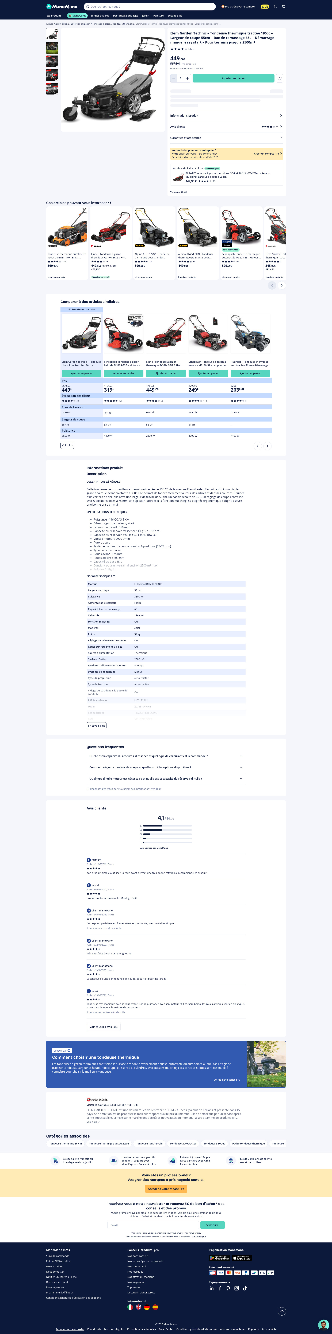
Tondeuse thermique (123, 23)
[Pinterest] (228, 1288)
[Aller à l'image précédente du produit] (68, 80)
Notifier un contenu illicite (61, 1276)
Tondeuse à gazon (101, 23)
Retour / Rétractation (58, 1261)
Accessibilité (269, 1329)
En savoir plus (199, 1236)
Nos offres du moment (140, 1276)
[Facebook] (220, 1288)
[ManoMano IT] (130, 1307)
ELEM (184, 191)
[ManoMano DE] (147, 1307)
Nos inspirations (137, 1282)
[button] (226, 175)
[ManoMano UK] (138, 1307)
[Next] (267, 446)
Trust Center (166, 1329)
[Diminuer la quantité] (173, 78)
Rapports (253, 1329)
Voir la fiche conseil (225, 1079)
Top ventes (133, 1287)
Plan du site (94, 1329)
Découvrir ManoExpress (141, 1292)
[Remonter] (282, 1311)
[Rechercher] (87, 6)
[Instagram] (236, 1288)
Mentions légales (114, 1329)
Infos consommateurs (232, 1329)
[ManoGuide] (323, 1325)
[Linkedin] (211, 1288)
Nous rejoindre (55, 1287)
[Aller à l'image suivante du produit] (158, 80)
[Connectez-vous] (275, 6)
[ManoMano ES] (155, 1307)
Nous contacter (55, 1271)
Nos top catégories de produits (145, 1261)
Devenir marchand (57, 1282)
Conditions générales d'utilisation (196, 1329)
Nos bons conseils (137, 1256)
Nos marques (135, 1271)
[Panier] (283, 6)
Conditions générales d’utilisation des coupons (73, 1297)
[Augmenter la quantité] (187, 78)
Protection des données (141, 1329)
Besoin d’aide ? (54, 1266)
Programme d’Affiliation (60, 1292)
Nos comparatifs (137, 1266)
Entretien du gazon (80, 23)
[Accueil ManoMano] (62, 6)
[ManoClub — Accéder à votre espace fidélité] (265, 6)
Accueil (49, 23)
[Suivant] (282, 285)
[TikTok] (245, 1288)
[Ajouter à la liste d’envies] (279, 78)
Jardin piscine (62, 23)
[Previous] (258, 446)
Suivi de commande (57, 1256)
